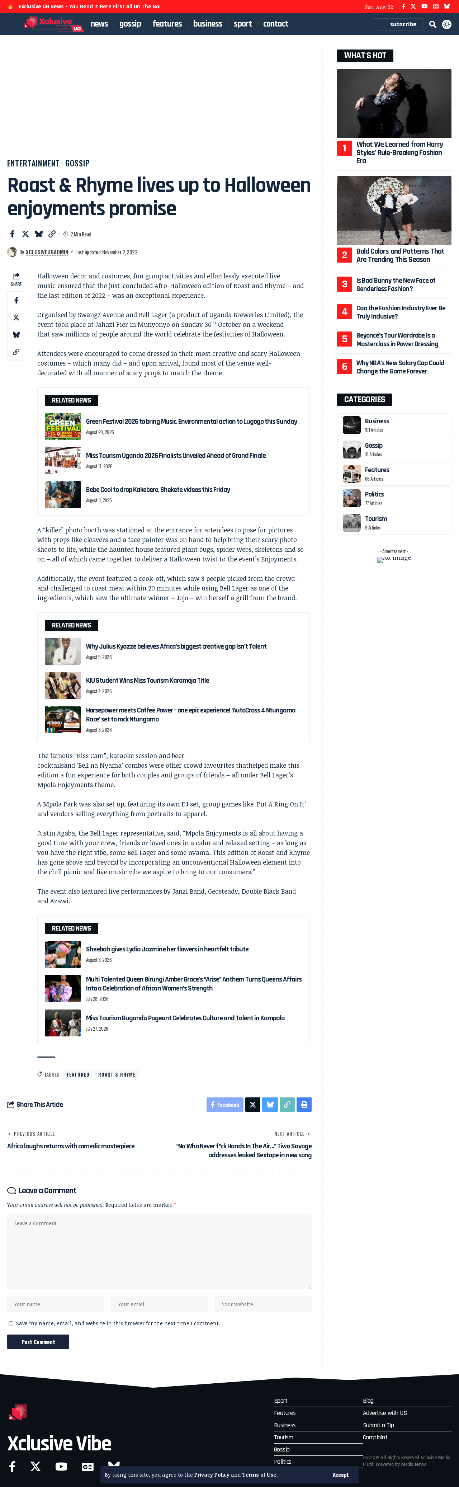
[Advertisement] (159, 103)
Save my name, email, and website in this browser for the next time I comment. (118, 1323)
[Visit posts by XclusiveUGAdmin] (12, 252)
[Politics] (352, 498)
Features (377, 470)
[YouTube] (424, 7)
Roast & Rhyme (117, 1074)
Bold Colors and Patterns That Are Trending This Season (400, 255)
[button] (340, 1474)
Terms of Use (259, 1474)
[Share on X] (25, 234)
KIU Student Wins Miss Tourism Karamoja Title (147, 680)
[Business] (352, 425)
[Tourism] (352, 523)
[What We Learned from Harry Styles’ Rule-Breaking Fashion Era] (394, 103)
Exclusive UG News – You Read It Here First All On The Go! (90, 6)
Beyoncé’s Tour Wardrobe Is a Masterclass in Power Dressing (397, 339)
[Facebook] (403, 7)
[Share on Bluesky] (39, 234)
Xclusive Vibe (59, 1444)
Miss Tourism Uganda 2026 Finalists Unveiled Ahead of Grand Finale (176, 455)
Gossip (77, 163)
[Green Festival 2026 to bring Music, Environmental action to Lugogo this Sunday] (63, 426)
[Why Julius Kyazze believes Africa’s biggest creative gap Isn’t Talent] (63, 651)
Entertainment (33, 163)
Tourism (376, 518)
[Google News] (435, 7)
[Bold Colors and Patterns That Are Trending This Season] (394, 210)
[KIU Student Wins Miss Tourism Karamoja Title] (63, 685)
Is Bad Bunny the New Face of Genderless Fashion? (396, 284)
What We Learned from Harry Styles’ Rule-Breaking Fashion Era (399, 153)
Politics (374, 494)
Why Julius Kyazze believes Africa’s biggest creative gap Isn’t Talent (176, 646)
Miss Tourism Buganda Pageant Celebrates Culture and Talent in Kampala (185, 1018)
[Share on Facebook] (12, 234)
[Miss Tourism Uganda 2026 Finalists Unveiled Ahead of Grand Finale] (63, 460)
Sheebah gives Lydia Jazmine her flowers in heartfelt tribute (167, 949)
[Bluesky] (447, 7)
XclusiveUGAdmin (47, 252)
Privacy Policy (212, 1474)
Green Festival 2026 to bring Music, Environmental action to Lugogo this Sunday (192, 421)
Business (377, 421)
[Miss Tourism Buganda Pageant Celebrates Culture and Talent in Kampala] (63, 1023)
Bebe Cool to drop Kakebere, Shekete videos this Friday (158, 489)
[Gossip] (352, 449)
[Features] (352, 474)
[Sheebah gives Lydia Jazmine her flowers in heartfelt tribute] (63, 954)
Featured (78, 1074)
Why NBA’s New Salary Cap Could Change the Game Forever (400, 367)
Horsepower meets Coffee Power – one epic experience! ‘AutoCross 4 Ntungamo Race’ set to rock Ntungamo (190, 715)
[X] (413, 7)
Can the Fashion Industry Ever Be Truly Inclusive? (400, 312)
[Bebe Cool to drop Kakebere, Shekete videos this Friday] (63, 494)
